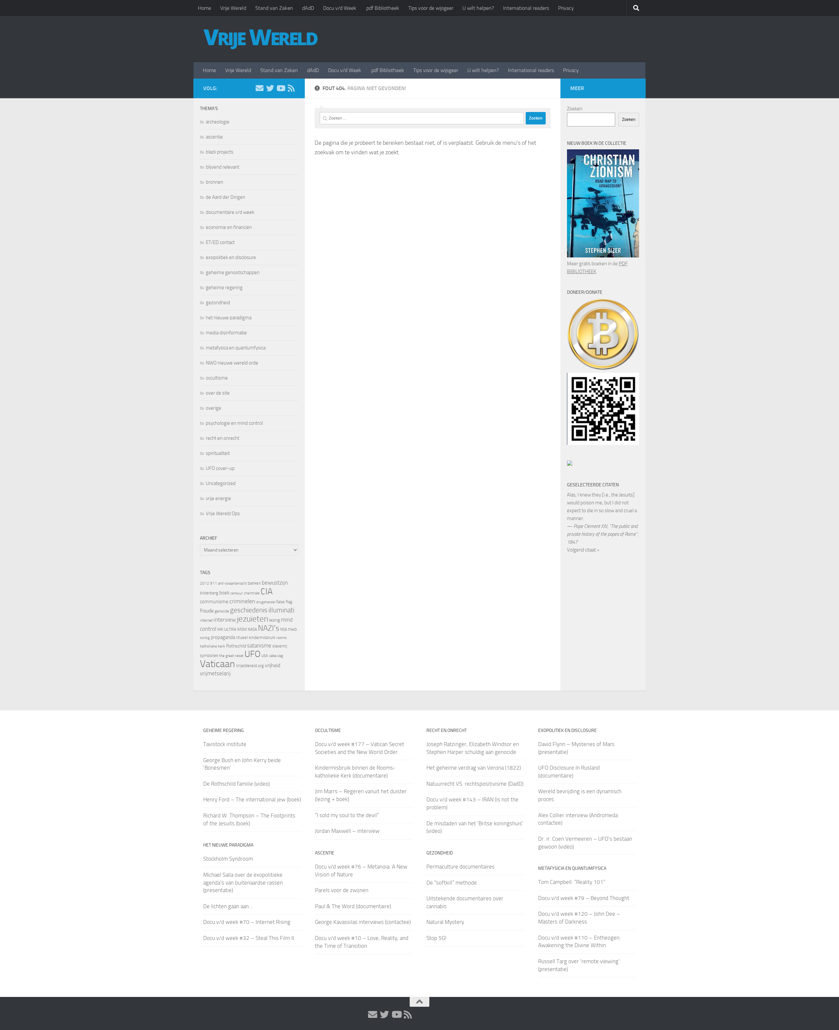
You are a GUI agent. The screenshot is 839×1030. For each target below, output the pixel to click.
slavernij (279, 646)
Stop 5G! (436, 938)
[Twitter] (270, 88)
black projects (219, 152)
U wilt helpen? (478, 8)
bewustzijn (275, 582)
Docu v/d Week (339, 8)
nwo (292, 629)
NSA (283, 629)
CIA (267, 591)
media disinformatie (226, 333)
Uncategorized (221, 483)
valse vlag (276, 655)
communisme (214, 602)
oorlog (205, 637)
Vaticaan (217, 664)
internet (206, 620)
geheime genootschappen (233, 272)
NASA (252, 629)
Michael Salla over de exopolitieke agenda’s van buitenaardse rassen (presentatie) (243, 882)
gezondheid (218, 303)
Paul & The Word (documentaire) (353, 906)
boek (224, 593)
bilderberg (209, 592)
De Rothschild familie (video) (236, 783)
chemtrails (252, 593)
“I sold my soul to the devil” (347, 815)
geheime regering (224, 287)
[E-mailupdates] (259, 88)
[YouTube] (280, 88)
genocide (222, 611)
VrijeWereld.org (250, 665)
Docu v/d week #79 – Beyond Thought (583, 898)
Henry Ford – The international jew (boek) (252, 799)
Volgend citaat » (583, 550)
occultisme (217, 378)
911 (213, 583)
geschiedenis (248, 610)
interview (225, 619)
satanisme (259, 645)
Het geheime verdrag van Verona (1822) (473, 767)
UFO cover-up (220, 468)
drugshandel (265, 602)
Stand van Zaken (274, 8)
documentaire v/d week (230, 212)
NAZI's (268, 628)
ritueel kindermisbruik (255, 637)
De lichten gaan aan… (228, 906)
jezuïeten (252, 619)
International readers (526, 8)
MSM (242, 629)
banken (254, 583)
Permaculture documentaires (460, 866)
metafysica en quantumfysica (235, 348)
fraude (207, 611)
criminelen (242, 601)
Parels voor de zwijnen (341, 890)
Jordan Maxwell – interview (347, 831)
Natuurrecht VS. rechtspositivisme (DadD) (474, 783)
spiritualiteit (218, 453)
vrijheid (272, 665)
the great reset (231, 655)
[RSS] (291, 88)
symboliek (209, 655)
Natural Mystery (445, 922)
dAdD (308, 8)
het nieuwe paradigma (228, 318)
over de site (218, 393)
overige (213, 408)
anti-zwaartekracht (232, 583)
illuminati (281, 610)
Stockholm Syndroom (228, 858)
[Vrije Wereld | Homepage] (260, 39)
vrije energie (218, 498)
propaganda (223, 637)
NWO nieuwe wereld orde (232, 363)
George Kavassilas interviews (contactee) (363, 922)
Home (204, 8)
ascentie (214, 137)
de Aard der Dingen (225, 197)
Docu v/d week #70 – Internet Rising (246, 922)
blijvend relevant (222, 167)
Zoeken (574, 109)
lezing (274, 620)
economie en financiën (229, 227)
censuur (236, 593)
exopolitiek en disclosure (231, 257)
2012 (204, 583)
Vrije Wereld (233, 8)
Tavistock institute (224, 744)
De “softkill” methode (451, 882)
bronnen (214, 182)
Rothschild (236, 646)
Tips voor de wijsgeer (430, 8)
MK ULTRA (226, 629)
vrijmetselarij (215, 673)
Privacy (566, 8)
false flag (284, 601)
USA (265, 656)
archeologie (217, 122)
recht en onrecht (222, 438)
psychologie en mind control (234, 423)
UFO (252, 654)
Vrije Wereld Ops (223, 513)
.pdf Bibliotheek (382, 8)
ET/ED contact (220, 242)
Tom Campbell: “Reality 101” (571, 882)
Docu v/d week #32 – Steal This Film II (248, 938)
